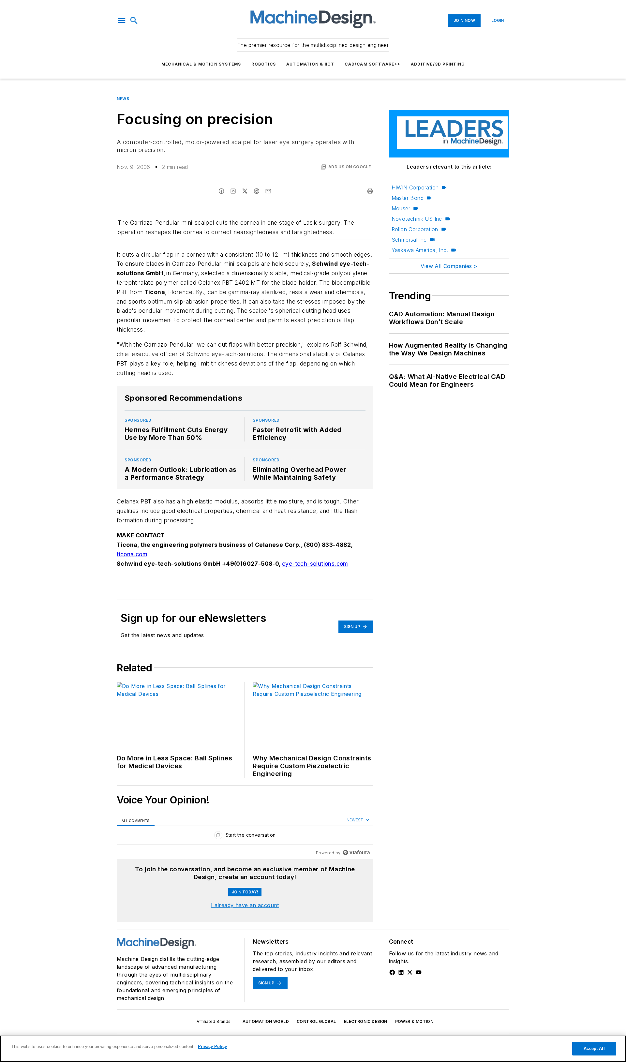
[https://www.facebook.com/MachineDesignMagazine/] (392, 972)
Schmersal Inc (409, 239)
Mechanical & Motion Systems (201, 64)
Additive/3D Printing (438, 64)
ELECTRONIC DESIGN (365, 1021)
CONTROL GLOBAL (316, 1021)
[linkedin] (233, 191)
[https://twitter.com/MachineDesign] (410, 972)
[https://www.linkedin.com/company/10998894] (401, 972)
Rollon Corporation (415, 229)
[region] (245, 836)
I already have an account (245, 905)
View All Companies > (449, 266)
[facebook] (221, 191)
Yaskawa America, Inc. (420, 250)
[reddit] (256, 191)
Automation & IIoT (310, 64)
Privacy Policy (212, 1046)
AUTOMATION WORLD (266, 1021)
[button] (122, 20)
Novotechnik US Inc (417, 219)
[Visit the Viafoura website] (356, 852)
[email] (268, 191)
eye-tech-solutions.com (315, 563)
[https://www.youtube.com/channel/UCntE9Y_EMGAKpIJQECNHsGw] (418, 972)
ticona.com (132, 554)
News (123, 98)
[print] (370, 191)
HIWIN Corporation (415, 187)
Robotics (263, 64)
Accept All (594, 1048)
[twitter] (245, 191)
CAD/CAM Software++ (372, 64)
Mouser (401, 208)
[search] (134, 20)
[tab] (136, 820)
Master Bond (408, 198)
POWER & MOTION (414, 1021)
